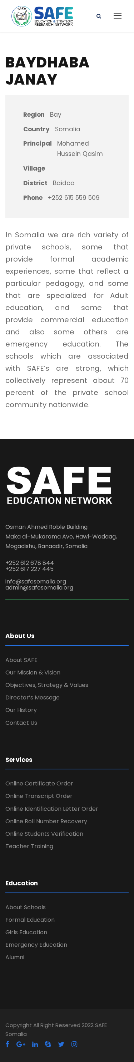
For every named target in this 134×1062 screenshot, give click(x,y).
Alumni (14, 957)
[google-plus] (20, 1044)
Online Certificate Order (39, 783)
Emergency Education (36, 945)
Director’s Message (32, 697)
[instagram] (74, 1044)
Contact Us (21, 723)
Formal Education (30, 920)
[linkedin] (35, 1044)
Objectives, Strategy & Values (46, 685)
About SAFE (21, 660)
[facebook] (7, 1044)
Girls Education (26, 932)
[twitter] (61, 1044)
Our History (21, 710)
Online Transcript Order (39, 796)
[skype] (48, 1044)
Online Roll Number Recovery (46, 821)
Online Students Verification (44, 834)
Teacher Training (29, 846)
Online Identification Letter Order (51, 809)
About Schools (25, 907)
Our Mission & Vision (32, 672)
